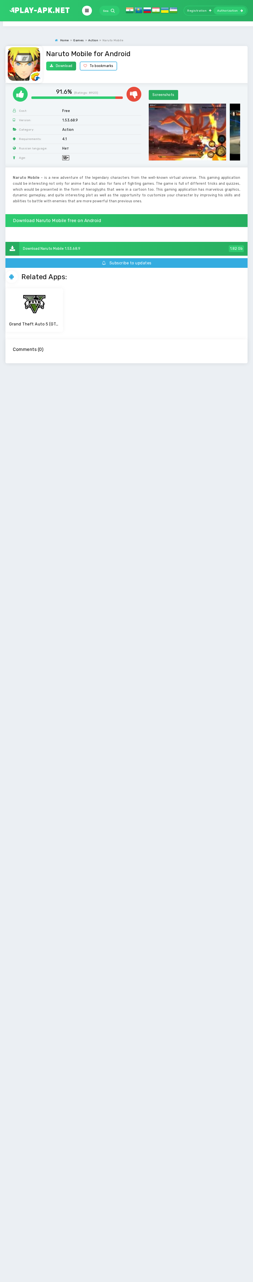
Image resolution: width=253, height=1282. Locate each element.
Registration (197, 10)
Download (64, 66)
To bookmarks (101, 66)
